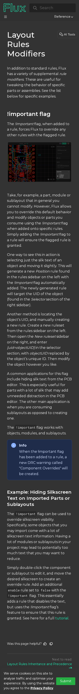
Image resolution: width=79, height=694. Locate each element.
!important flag (28, 113)
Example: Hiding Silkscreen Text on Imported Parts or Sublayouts (39, 498)
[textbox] (39, 343)
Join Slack (51, 12)
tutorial (61, 618)
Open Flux (31, 12)
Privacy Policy (42, 688)
